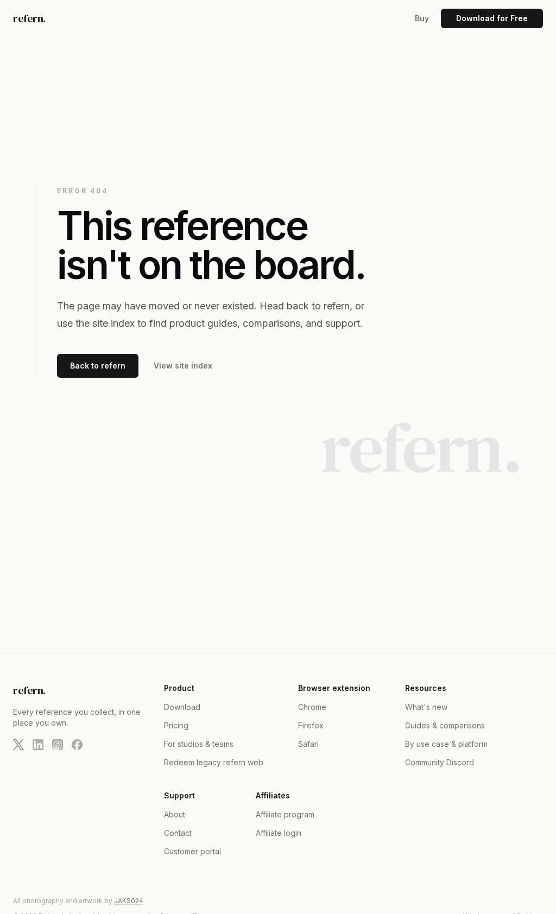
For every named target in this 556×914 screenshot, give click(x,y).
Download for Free (492, 18)
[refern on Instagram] (57, 744)
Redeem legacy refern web (213, 762)
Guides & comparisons (445, 725)
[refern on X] (18, 744)
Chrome (312, 707)
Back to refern (97, 365)
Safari (308, 743)
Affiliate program (285, 814)
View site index (183, 365)
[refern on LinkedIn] (38, 744)
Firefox (311, 725)
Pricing (176, 725)
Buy (422, 18)
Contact (178, 832)
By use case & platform (446, 743)
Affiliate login (278, 832)
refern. (29, 18)
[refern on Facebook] (77, 744)
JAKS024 (128, 901)
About (174, 814)
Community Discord (439, 762)
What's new (426, 707)
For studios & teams (198, 743)
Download (182, 707)
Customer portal (192, 851)
